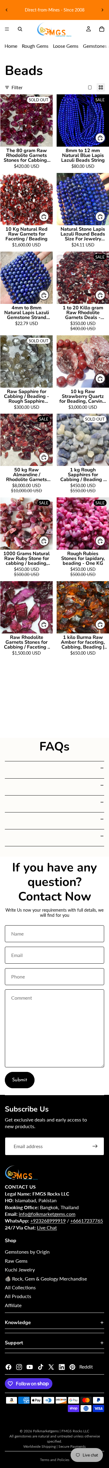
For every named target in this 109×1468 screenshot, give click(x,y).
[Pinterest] (72, 1367)
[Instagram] (19, 1367)
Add (105, 378)
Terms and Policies (54, 1459)
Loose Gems (65, 46)
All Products (18, 1296)
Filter (17, 87)
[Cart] (101, 29)
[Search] (20, 29)
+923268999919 (48, 1220)
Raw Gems (16, 1261)
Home (11, 46)
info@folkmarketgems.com (47, 1214)
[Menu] (7, 29)
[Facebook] (8, 1367)
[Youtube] (29, 1367)
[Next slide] (102, 10)
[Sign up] (95, 1146)
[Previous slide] (6, 10)
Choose (105, 137)
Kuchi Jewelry (20, 1269)
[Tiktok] (40, 1367)
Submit (19, 1080)
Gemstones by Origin (27, 1252)
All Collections (20, 1287)
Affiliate (13, 1305)
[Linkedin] (61, 1367)
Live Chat (47, 1227)
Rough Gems (35, 46)
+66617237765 (86, 1220)
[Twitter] (51, 1367)
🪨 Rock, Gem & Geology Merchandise (46, 1278)
